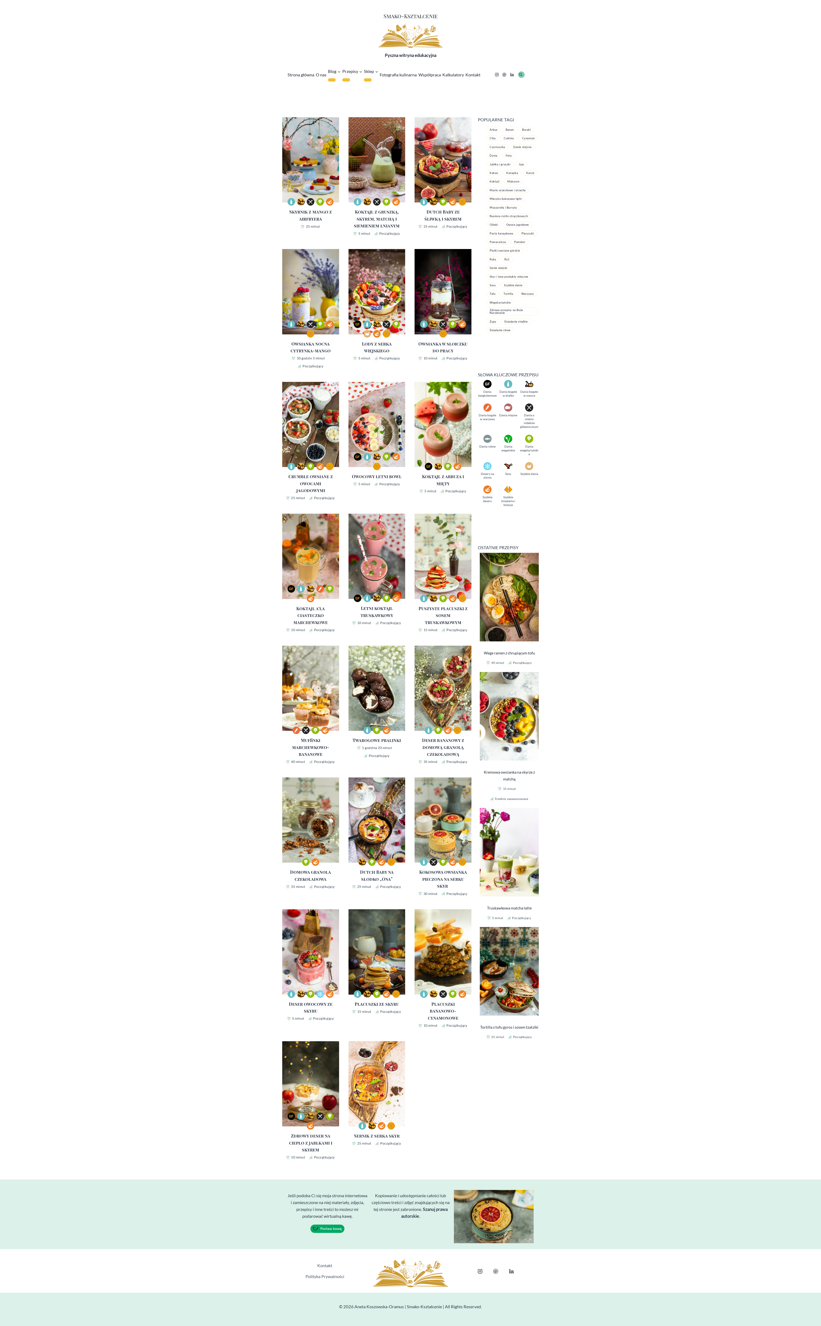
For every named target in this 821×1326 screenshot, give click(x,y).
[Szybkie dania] (367, 334)
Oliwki (494, 224)
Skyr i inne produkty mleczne (509, 276)
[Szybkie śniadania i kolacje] (462, 202)
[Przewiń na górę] (804, 1317)
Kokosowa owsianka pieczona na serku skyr (443, 879)
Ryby (493, 259)
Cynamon (528, 138)
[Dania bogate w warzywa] (320, 589)
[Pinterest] (504, 75)
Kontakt (472, 74)
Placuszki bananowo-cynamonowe (443, 1011)
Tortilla (508, 293)
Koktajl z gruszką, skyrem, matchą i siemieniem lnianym (377, 218)
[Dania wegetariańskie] (320, 202)
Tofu (492, 293)
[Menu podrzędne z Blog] (332, 79)
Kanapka (512, 173)
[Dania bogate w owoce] (301, 202)
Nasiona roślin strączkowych (509, 216)
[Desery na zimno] (320, 994)
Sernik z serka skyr (377, 1136)
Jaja (521, 164)
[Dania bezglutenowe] (357, 324)
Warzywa (527, 293)
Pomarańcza (498, 242)
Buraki (526, 129)
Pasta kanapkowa (501, 233)
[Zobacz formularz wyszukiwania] (521, 74)
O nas (321, 74)
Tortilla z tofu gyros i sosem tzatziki (509, 1027)
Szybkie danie (513, 285)
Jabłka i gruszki (500, 164)
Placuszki (527, 233)
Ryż (506, 259)
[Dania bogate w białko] (291, 202)
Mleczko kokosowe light (506, 198)
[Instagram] (497, 75)
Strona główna (301, 74)
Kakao (494, 173)
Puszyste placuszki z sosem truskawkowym (443, 615)
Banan (510, 129)
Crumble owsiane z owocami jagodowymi (310, 483)
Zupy (493, 321)
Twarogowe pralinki (377, 740)
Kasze (530, 173)
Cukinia (509, 138)
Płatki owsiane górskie (505, 250)
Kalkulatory (453, 74)
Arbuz (494, 129)
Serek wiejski (498, 268)
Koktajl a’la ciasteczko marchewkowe (310, 615)
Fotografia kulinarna (398, 74)
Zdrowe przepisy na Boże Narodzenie (506, 311)
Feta (509, 155)
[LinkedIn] (512, 75)
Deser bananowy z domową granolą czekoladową (443, 747)
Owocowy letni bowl (377, 476)
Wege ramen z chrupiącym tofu (509, 653)
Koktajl (494, 181)
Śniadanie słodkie (516, 321)
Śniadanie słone (500, 330)
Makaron (513, 181)
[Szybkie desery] (330, 202)
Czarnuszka (497, 147)
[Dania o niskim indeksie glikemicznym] (310, 202)
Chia (493, 138)
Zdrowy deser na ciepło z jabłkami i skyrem (310, 1142)
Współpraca (429, 74)
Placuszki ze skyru (377, 1004)
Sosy (493, 285)
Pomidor (519, 242)
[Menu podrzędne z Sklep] (368, 79)
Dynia (494, 155)
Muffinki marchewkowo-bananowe (310, 747)
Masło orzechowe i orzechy (508, 190)
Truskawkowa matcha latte (509, 908)
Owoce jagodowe (517, 224)
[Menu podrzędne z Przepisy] (346, 79)
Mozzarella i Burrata (503, 207)
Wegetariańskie (500, 302)
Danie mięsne (522, 147)
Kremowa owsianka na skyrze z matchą (509, 775)
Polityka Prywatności (325, 1276)
